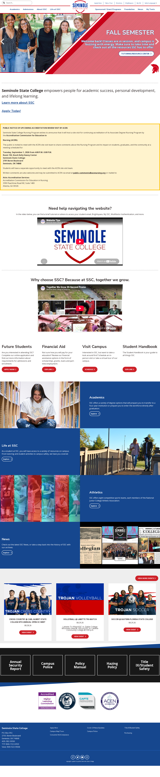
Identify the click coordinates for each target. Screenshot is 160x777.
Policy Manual (80, 665)
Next (157, 41)
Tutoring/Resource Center (135, 53)
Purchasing (128, 733)
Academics (15, 9)
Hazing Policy (112, 665)
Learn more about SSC (18, 103)
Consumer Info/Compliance (59, 735)
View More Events (146, 578)
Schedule (89, 369)
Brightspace (129, 3)
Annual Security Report (15, 665)
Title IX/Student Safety (144, 665)
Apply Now (98, 3)
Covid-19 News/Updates (95, 728)
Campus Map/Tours (57, 731)
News (140, 9)
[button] (94, 413)
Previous (2, 41)
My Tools (150, 9)
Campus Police (47, 666)
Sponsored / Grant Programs (108, 9)
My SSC (139, 3)
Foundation (129, 9)
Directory (119, 3)
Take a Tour (109, 3)
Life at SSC (55, 9)
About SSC (42, 9)
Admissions (28, 9)
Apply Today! (11, 111)
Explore (48, 369)
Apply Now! (9, 369)
